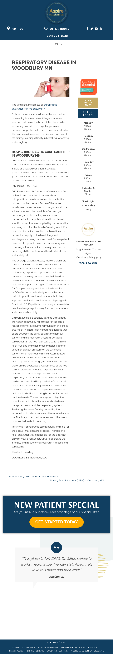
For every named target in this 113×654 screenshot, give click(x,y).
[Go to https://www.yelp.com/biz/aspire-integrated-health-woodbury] (100, 29)
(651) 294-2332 (56, 35)
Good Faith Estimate (57, 651)
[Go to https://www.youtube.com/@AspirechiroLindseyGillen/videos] (96, 29)
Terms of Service (35, 651)
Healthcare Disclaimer (73, 647)
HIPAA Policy (94, 647)
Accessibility (28, 647)
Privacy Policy (15, 651)
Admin (15, 647)
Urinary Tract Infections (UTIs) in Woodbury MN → (78, 480)
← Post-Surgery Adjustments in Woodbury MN (32, 476)
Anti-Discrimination (48, 647)
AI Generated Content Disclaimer (88, 651)
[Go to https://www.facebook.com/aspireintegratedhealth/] (87, 29)
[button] (56, 522)
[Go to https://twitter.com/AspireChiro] (91, 29)
